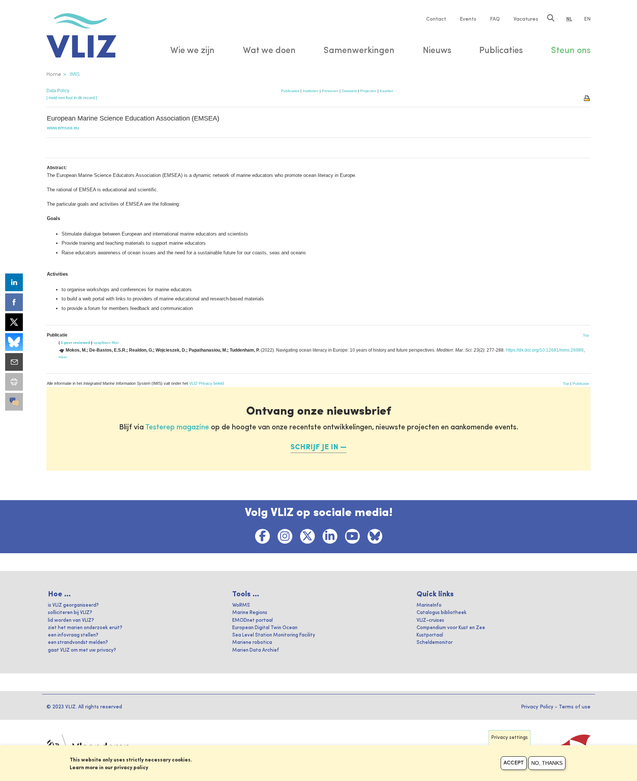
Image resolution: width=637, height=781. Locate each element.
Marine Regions (249, 612)
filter (115, 343)
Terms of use (575, 706)
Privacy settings (509, 737)
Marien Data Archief (255, 650)
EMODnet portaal (252, 620)
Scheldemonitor (435, 642)
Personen (330, 91)
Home (53, 74)
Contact (436, 19)
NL (569, 19)
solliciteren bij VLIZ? (70, 612)
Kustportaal (430, 635)
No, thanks (547, 763)
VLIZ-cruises (430, 620)
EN (587, 19)
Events (468, 19)
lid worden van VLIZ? (71, 620)
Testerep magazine (177, 427)
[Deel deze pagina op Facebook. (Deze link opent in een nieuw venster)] (14, 302)
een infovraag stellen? (73, 635)
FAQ (495, 19)
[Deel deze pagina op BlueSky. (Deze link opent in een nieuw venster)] (14, 342)
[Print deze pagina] (587, 97)
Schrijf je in (314, 447)
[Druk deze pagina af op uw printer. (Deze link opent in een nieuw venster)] (14, 382)
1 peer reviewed (75, 343)
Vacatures (526, 19)
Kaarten (386, 91)
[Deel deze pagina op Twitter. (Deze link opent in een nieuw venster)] (14, 322)
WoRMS (241, 605)
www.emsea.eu (63, 127)
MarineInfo (429, 605)
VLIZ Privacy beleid (206, 383)
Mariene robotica (252, 642)
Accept (514, 763)
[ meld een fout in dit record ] (71, 97)
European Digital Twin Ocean (264, 627)
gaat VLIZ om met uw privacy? (82, 650)
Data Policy (57, 90)
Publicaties (290, 91)
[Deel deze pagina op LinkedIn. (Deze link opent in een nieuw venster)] (14, 282)
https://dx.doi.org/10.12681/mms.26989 (545, 350)
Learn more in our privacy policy (109, 767)
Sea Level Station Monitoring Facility (273, 635)
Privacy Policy (537, 706)
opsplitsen (102, 343)
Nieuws (437, 50)
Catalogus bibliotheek (442, 612)
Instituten (310, 91)
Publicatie (580, 383)
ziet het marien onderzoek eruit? (85, 627)
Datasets (349, 91)
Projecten (368, 91)
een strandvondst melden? (78, 642)
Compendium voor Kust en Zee (451, 627)
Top (586, 335)
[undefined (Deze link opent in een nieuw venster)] (14, 402)
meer (63, 357)
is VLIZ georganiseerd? (73, 605)
